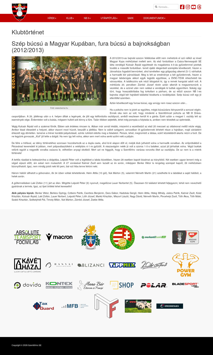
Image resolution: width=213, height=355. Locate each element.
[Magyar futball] (106, 306)
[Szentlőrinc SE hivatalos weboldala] (19, 12)
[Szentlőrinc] (90, 237)
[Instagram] (188, 6)
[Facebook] (182, 6)
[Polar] (154, 285)
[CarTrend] (154, 265)
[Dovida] (27, 285)
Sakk (130, 18)
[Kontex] (59, 285)
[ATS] (27, 237)
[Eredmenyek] (169, 306)
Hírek (51, 18)
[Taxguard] (43, 306)
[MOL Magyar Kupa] (185, 237)
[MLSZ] (122, 237)
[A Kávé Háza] (27, 265)
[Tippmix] (122, 265)
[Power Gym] (185, 265)
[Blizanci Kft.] (90, 265)
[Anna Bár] (90, 285)
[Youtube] (193, 6)
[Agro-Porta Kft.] (122, 285)
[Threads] (199, 6)
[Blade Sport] (185, 285)
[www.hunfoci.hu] (138, 306)
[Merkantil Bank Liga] (154, 237)
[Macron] (59, 237)
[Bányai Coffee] (59, 265)
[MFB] (75, 306)
